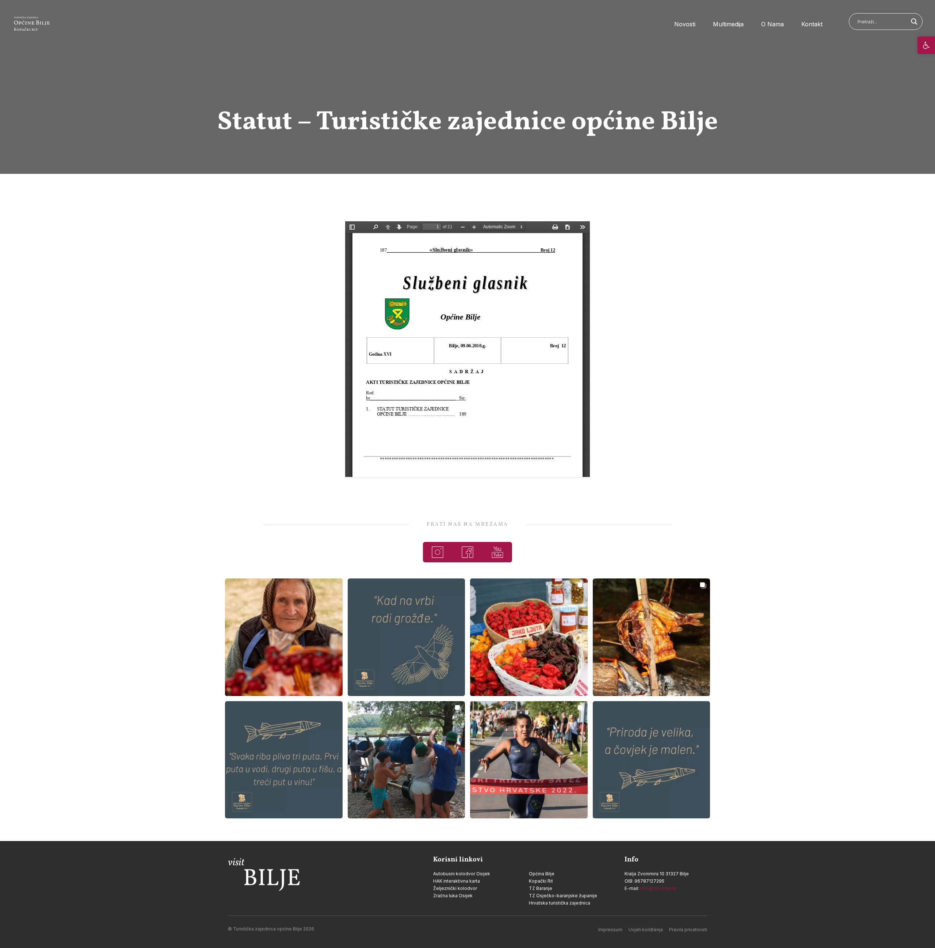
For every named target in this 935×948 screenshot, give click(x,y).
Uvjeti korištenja (646, 929)
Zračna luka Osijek (453, 895)
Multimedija (728, 24)
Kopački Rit (541, 881)
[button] (926, 45)
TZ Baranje (540, 888)
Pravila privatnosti (688, 929)
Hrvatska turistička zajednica (559, 903)
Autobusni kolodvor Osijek (461, 873)
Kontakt (812, 24)
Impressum (610, 929)
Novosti (684, 24)
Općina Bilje (541, 873)
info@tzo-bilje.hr (658, 888)
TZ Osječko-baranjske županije (563, 895)
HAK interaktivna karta (456, 881)
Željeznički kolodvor (455, 888)
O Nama (772, 24)
